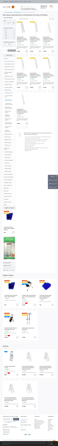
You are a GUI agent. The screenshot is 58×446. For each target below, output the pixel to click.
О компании (5, 1)
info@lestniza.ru (23, 422)
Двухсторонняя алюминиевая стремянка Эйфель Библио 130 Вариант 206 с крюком (10, 399)
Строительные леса (7, 193)
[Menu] (13, 7)
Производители (50, 429)
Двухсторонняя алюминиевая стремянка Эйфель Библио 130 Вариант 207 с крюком (45, 367)
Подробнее (7, 444)
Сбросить (5, 50)
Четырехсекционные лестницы (8, 73)
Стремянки (6, 58)
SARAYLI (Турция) (8, 142)
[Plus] (26, 55)
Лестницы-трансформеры (9, 81)
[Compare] (14, 216)
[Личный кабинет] (53, 187)
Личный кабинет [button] (52, 1)
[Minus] (18, 55)
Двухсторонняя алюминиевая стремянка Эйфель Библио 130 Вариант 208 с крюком (28, 367)
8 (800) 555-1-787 (6, 432)
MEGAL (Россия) (37, 425)
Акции (29, 1)
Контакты (25, 1)
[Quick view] (14, 212)
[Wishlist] (14, 214)
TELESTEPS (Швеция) (9, 160)
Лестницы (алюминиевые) (8, 12)
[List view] (50, 19)
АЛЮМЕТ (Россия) (8, 139)
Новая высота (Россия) (7, 149)
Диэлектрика (6, 188)
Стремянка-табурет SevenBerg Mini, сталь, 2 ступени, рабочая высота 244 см (29, 296)
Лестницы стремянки (8, 87)
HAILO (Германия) (8, 154)
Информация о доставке (14, 1)
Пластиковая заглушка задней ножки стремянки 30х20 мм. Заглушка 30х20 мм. (45, 296)
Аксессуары (6, 199)
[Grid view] (53, 19)
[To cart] (13, 232)
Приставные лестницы (9, 76)
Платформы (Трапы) (8, 182)
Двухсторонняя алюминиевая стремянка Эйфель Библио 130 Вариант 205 (28, 399)
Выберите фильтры (11, 50)
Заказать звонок (43, 8)
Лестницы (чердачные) (8, 174)
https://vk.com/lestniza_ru (22, 427)
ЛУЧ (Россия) (7, 163)
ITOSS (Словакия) (8, 165)
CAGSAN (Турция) (8, 168)
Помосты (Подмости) (8, 185)
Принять (51, 443)
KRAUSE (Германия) (8, 134)
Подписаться (16, 419)
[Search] (22, 6)
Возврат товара (50, 426)
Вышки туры (6, 190)
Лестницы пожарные (8, 84)
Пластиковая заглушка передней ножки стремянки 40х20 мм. (9, 228)
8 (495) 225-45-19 (43, 5)
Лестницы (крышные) (8, 179)
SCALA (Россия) (7, 145)
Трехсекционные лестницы (9, 69)
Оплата (21, 1)
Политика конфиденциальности (11, 421)
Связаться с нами (51, 425)
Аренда (5, 204)
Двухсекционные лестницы (9, 66)
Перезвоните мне (5, 434)
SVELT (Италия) (7, 157)
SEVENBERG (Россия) (17, 12)
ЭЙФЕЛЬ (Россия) (8, 90)
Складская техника (7, 196)
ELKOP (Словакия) (8, 171)
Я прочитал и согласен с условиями (10, 422)
